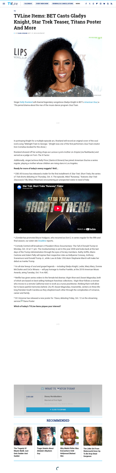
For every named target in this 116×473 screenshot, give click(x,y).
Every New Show (42, 4)
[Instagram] (101, 4)
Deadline (42, 240)
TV (15, 11)
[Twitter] (90, 4)
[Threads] (93, 4)
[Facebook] (86, 4)
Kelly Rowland (26, 102)
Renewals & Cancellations (63, 4)
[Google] (108, 4)
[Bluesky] (104, 4)
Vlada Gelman (22, 33)
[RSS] (111, 4)
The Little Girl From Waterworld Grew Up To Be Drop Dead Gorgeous (91, 452)
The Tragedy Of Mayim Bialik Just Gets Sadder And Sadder (21, 452)
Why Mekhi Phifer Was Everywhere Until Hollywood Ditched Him (69, 452)
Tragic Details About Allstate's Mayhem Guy (45, 451)
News (78, 4)
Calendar (28, 4)
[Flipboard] (97, 4)
